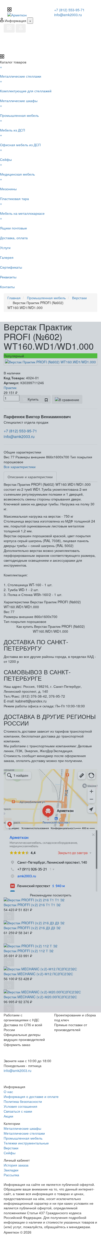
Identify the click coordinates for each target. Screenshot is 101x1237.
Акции (8, 1116)
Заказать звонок (21, 1077)
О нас (8, 1091)
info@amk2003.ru (68, 14)
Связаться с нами (18, 1111)
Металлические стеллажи (24, 1133)
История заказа (16, 1165)
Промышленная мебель (23, 1138)
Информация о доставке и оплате (31, 1096)
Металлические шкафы (22, 1128)
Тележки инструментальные (26, 1143)
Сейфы (9, 1152)
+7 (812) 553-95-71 (69, 9)
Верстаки (11, 1147)
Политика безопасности (23, 1101)
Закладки (11, 1169)
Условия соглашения (20, 1106)
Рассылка (11, 1174)
